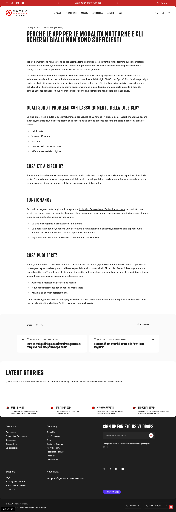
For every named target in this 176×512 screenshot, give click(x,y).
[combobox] (163, 3)
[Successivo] (117, 3)
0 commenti (144, 325)
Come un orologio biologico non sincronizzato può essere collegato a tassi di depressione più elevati (54, 345)
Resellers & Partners (55, 451)
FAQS (8, 477)
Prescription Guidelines (16, 485)
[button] (171, 507)
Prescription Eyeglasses (16, 436)
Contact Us (10, 489)
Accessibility (29, 508)
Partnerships (52, 459)
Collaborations (12, 448)
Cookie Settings (40, 508)
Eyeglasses (11, 432)
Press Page (52, 455)
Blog (49, 440)
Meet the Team (53, 448)
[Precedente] (58, 3)
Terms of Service (18, 508)
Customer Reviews (55, 444)
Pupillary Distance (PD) (15, 481)
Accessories (11, 440)
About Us (51, 432)
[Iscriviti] (151, 435)
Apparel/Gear (11, 444)
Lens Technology (54, 436)
